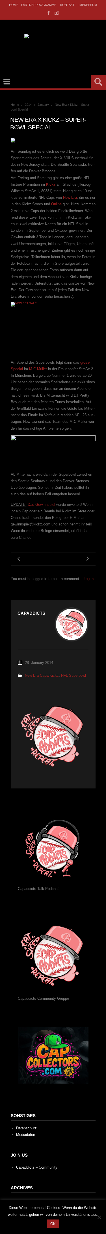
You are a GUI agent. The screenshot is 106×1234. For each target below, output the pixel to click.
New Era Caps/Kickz (42, 675)
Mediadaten (25, 1134)
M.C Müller (38, 369)
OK (53, 1224)
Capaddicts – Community (36, 1167)
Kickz (50, 184)
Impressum (88, 5)
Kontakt (67, 5)
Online (56, 204)
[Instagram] (56, 13)
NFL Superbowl (73, 675)
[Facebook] (48, 13)
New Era (70, 197)
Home (13, 5)
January (43, 104)
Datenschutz (26, 1128)
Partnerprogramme (38, 5)
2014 (28, 104)
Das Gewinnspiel (41, 504)
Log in (89, 579)
